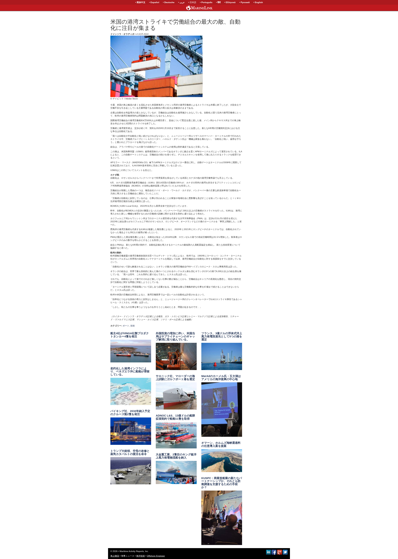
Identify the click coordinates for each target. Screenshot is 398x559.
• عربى (181, 2)
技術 (132, 325)
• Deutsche (168, 2)
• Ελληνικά (230, 2)
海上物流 (114, 556)
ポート (126, 325)
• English (258, 2)
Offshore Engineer (156, 556)
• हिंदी (218, 2)
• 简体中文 (140, 2)
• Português (206, 2)
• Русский (244, 2)
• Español (154, 2)
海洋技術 (140, 556)
